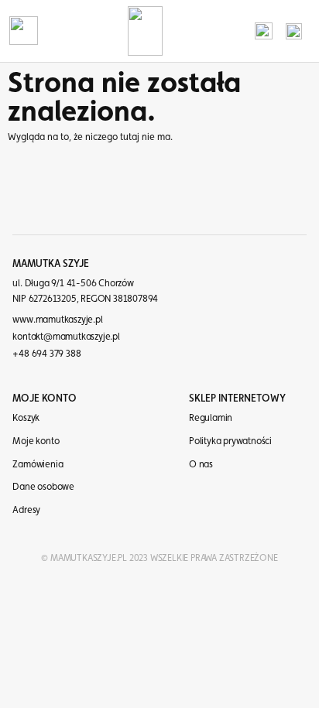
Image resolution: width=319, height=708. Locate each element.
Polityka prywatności (230, 440)
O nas (201, 464)
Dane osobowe (43, 486)
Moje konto (35, 440)
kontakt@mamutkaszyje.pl (65, 336)
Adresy (26, 509)
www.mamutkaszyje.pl (57, 319)
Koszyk (25, 417)
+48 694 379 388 (46, 353)
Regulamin (210, 417)
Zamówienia (37, 464)
